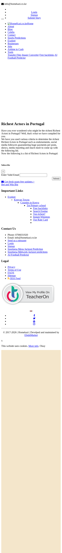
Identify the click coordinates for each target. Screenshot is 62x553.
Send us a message (17, 240)
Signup (34, 15)
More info (33, 346)
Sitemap (12, 275)
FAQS (11, 272)
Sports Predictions (17, 37)
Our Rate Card (40, 219)
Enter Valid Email (10, 174)
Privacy (11, 267)
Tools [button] (10, 52)
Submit (56, 178)
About (11, 26)
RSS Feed (15, 278)
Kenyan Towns (21, 199)
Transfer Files (14, 55)
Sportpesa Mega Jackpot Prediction (25, 249)
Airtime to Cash (16, 49)
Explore (12, 40)
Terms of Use (14, 269)
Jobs (10, 46)
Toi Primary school (36, 205)
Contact (11, 35)
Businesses (13, 43)
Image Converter (30, 55)
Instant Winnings (41, 217)
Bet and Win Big (9, 184)
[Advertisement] (31, 90)
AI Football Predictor (18, 254)
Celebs (11, 32)
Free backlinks (46, 55)
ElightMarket (31, 335)
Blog (10, 29)
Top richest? (39, 214)
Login (34, 12)
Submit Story (34, 17)
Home (30, 23)
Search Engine (40, 211)
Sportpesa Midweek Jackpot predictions (28, 252)
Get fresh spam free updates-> (19, 181)
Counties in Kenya (29, 202)
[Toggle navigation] (2, 19)
